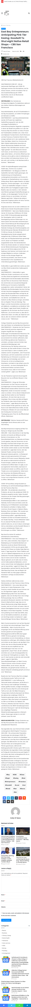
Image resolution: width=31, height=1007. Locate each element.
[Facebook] (4, 798)
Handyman (5, 940)
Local (17, 785)
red (24, 785)
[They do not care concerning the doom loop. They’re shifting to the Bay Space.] (23, 851)
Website (3, 907)
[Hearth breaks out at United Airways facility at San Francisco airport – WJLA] (5, 990)
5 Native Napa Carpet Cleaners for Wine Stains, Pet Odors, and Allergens (13, 982)
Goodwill (9, 785)
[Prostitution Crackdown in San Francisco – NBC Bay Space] (23, 831)
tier (16, 792)
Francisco (22, 781)
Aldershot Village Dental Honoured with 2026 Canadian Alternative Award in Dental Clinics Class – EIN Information (20, 973)
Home (4, 25)
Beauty (4, 930)
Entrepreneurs (10, 781)
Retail (8, 788)
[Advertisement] (18, 12)
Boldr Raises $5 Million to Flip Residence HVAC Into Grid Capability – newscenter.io (20, 997)
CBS (15, 774)
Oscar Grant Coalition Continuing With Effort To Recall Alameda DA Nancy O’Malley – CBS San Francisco (8, 839)
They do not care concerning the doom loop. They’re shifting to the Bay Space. (22, 860)
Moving (8, 25)
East (23, 778)
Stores (23, 788)
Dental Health (6, 938)
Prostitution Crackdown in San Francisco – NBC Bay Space (22, 839)
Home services (6, 943)
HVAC (3, 945)
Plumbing (4, 950)
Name (3, 894)
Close (22, 774)
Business (4, 933)
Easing (16, 778)
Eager (8, 778)
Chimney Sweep (6, 935)
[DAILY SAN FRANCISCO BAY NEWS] (6, 13)
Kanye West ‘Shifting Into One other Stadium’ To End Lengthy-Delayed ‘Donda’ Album (7, 859)
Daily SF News (6, 51)
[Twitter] (8, 798)
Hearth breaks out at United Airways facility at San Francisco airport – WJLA (20, 989)
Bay (8, 774)
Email (3, 901)
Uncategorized (6, 953)
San (15, 788)
